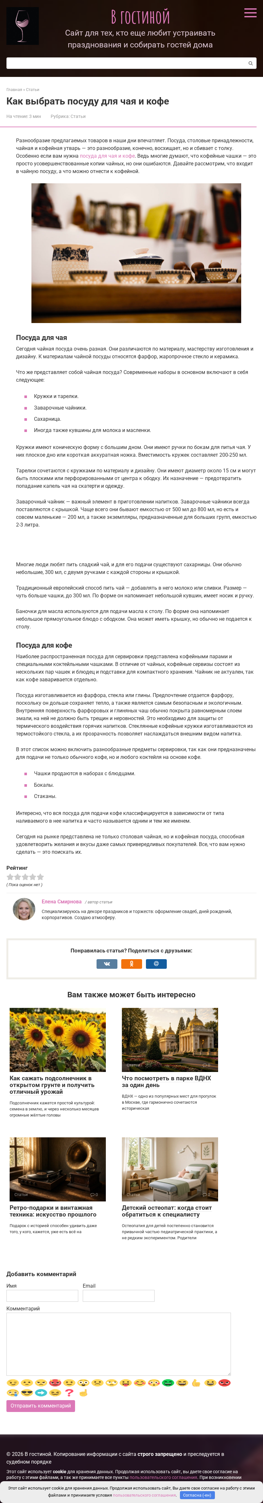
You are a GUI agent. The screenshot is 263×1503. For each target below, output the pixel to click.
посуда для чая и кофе (107, 156)
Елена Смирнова (62, 902)
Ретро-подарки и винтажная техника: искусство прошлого (53, 1211)
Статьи (78, 116)
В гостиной (140, 16)
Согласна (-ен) (197, 1495)
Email (89, 1286)
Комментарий (23, 1309)
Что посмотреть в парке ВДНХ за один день (166, 1082)
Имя (11, 1286)
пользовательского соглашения (163, 1477)
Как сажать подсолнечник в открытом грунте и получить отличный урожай (52, 1085)
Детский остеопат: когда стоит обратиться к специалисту (167, 1211)
